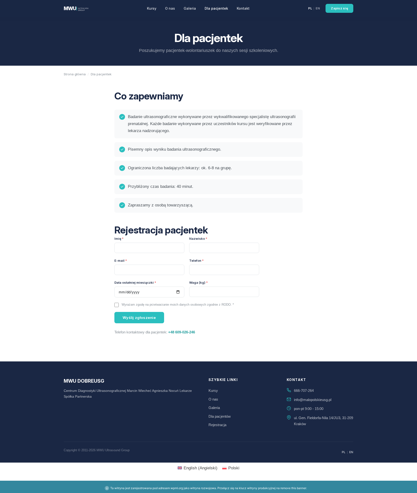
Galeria (190, 8)
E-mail (119, 260)
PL (310, 8)
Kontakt (243, 8)
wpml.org (177, 488)
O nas (170, 8)
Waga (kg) (197, 282)
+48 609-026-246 (181, 332)
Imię (117, 238)
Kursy (151, 8)
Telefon (195, 260)
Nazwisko (197, 238)
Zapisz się (339, 8)
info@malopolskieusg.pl (312, 400)
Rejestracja (217, 425)
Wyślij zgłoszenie (139, 317)
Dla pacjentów (219, 416)
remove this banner (293, 488)
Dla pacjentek (216, 8)
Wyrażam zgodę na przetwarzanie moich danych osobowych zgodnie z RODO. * (178, 304)
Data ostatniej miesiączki (134, 282)
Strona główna (75, 74)
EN (318, 8)
